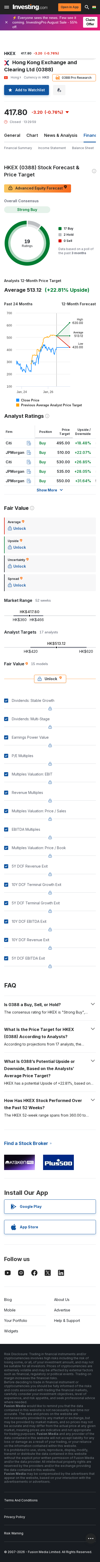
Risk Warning (13, 1533)
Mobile (10, 1310)
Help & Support (67, 1320)
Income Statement (52, 148)
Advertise (62, 1310)
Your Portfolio (15, 1320)
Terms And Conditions (21, 1500)
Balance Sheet (83, 148)
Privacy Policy (14, 1517)
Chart (32, 135)
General (12, 135)
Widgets (11, 1331)
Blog (8, 1299)
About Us (61, 1299)
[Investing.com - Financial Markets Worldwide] (30, 7)
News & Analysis (60, 135)
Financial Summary (18, 148)
